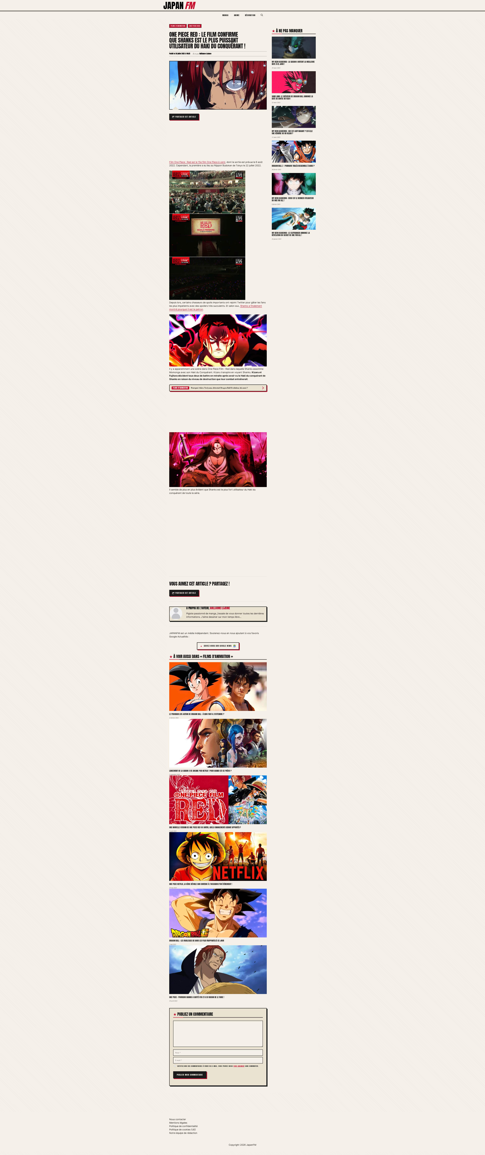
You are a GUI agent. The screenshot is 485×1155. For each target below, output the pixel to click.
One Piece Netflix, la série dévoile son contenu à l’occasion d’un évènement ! (200, 884)
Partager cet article (185, 117)
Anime (236, 15)
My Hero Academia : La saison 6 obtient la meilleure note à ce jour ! (293, 63)
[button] (261, 15)
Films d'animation (178, 26)
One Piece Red (194, 26)
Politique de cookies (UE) (182, 1129)
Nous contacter (177, 1119)
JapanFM (251, 1145)
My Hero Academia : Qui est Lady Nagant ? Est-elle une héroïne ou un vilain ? (292, 132)
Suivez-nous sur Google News (218, 646)
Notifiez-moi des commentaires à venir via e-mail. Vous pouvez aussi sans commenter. (218, 1066)
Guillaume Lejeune (220, 608)
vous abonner (239, 1066)
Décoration (250, 15)
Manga (225, 15)
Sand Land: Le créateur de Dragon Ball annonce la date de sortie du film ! (292, 97)
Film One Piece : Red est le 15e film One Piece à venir (197, 162)
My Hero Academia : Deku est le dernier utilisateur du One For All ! (293, 199)
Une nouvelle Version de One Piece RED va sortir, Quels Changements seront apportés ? (205, 827)
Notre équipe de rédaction (183, 1133)
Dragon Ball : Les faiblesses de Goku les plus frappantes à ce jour (196, 940)
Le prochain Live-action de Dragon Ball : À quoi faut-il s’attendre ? (196, 714)
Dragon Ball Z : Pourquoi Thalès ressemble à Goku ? (293, 166)
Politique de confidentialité (183, 1126)
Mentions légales (178, 1122)
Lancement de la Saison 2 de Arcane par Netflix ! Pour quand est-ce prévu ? (200, 771)
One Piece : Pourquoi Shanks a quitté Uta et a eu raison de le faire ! (196, 997)
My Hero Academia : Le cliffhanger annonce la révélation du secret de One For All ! (291, 234)
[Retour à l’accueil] (179, 5)
